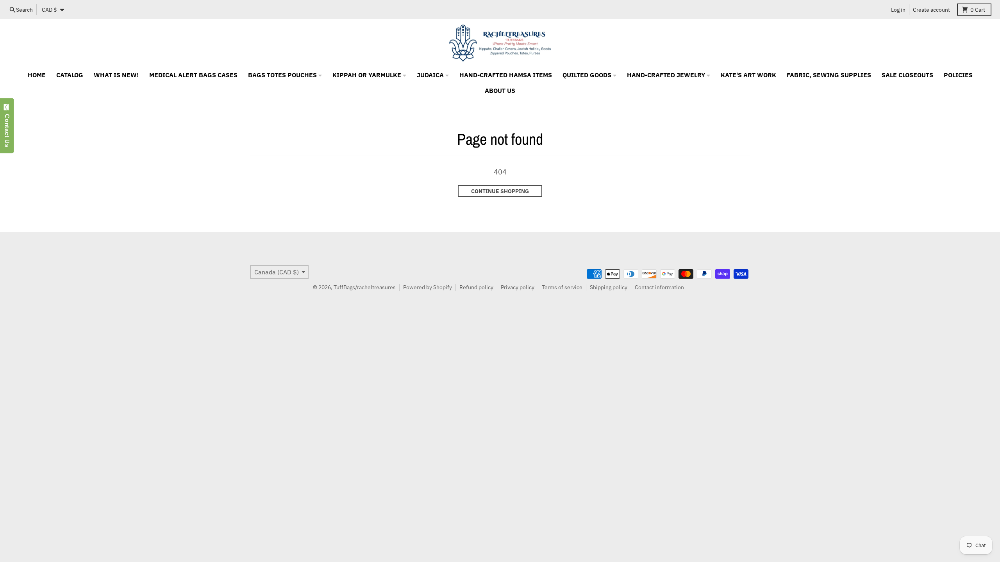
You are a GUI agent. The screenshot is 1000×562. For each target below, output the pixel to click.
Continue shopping (500, 191)
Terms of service (562, 287)
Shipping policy (608, 287)
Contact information (659, 287)
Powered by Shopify (427, 287)
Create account (931, 9)
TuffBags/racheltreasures (365, 287)
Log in (898, 9)
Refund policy (476, 287)
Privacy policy (517, 287)
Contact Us (7, 128)
